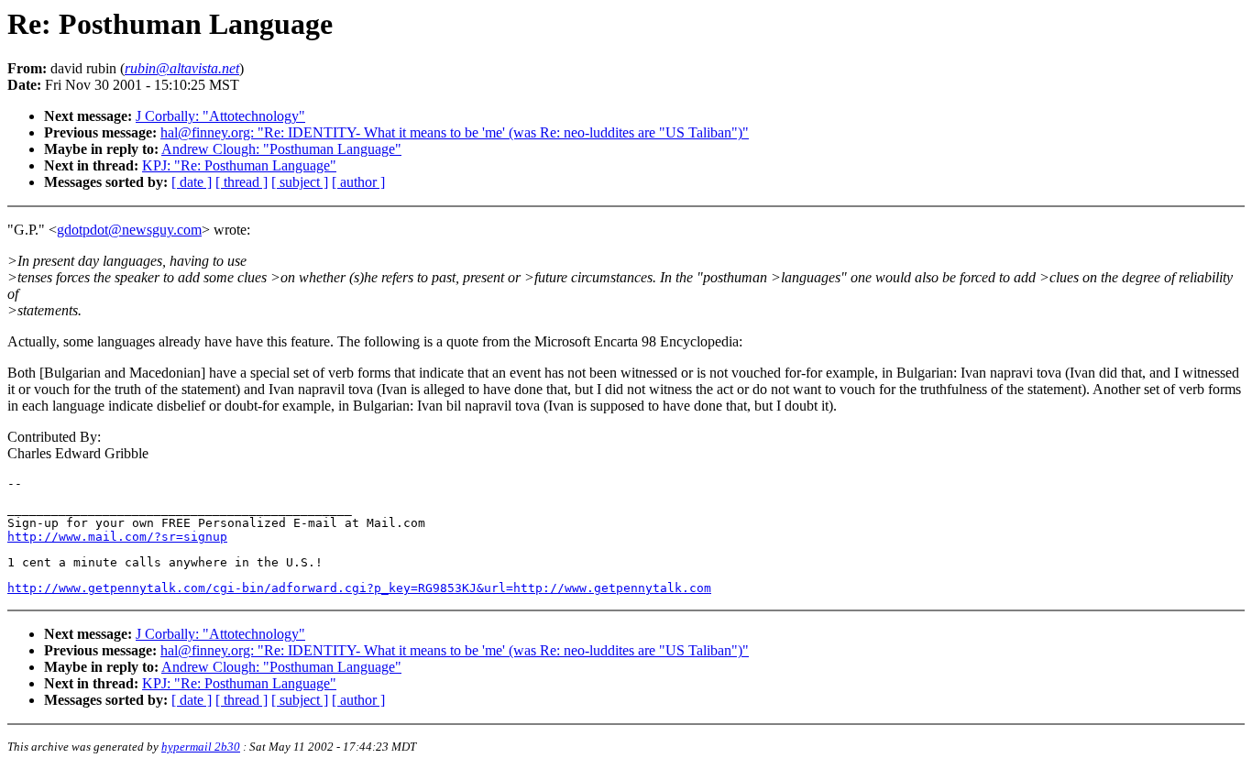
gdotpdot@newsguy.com (129, 229)
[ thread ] (241, 182)
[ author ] (358, 182)
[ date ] (191, 182)
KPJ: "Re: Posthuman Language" (239, 165)
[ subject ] (299, 182)
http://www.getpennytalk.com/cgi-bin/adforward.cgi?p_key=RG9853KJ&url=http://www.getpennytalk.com (359, 588)
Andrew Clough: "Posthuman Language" (281, 149)
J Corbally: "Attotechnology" (220, 116)
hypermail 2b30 (200, 746)
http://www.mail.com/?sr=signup (117, 537)
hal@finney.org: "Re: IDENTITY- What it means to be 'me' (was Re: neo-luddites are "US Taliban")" (454, 132)
